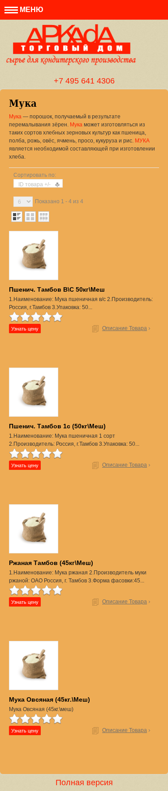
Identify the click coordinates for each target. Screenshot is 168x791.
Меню (30, 9)
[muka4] (33, 255)
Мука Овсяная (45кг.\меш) (49, 699)
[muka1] (33, 529)
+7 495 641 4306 (84, 80)
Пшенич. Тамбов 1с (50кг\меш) (57, 426)
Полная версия (84, 782)
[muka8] (33, 392)
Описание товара (124, 328)
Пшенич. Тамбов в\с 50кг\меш (57, 289)
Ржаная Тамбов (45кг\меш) (51, 562)
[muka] (33, 665)
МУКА (142, 141)
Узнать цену (25, 328)
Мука (15, 116)
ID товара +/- (34, 184)
